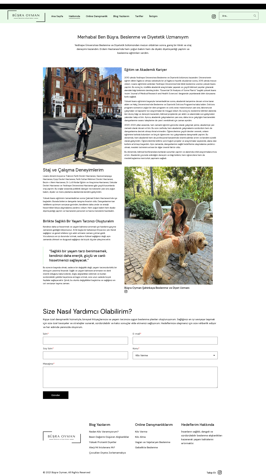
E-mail (137, 333)
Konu (136, 348)
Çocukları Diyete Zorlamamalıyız (107, 452)
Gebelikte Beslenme (146, 447)
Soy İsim (48, 348)
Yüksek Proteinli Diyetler (103, 442)
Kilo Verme (141, 431)
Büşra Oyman (59, 472)
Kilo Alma (140, 437)
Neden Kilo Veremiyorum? (104, 431)
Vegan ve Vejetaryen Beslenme (152, 442)
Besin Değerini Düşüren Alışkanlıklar (109, 437)
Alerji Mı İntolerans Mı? (102, 447)
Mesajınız (49, 363)
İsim (46, 333)
